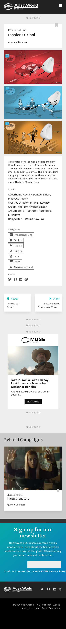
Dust (10, 307)
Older (56, 298)
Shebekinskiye (15, 495)
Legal (36, 608)
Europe (18, 251)
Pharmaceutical (23, 267)
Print (17, 261)
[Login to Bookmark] (57, 25)
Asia (16, 256)
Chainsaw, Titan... (49, 307)
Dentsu (22, 42)
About (56, 604)
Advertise (26, 608)
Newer (14, 298)
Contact (46, 604)
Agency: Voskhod (16, 504)
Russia (18, 245)
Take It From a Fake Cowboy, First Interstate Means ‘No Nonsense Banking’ (30, 383)
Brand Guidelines (50, 608)
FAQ (38, 604)
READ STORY (33, 401)
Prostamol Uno (17, 30)
